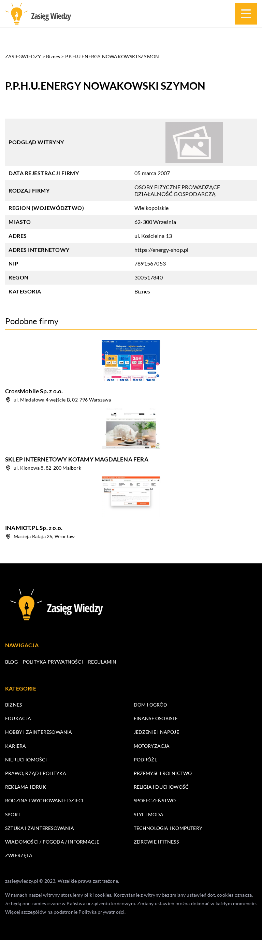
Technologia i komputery (168, 828)
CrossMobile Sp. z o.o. (34, 391)
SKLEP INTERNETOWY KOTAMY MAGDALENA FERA (76, 459)
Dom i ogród (151, 705)
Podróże (145, 759)
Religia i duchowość (161, 787)
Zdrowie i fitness (156, 842)
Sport (12, 814)
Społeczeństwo (155, 800)
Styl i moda (149, 814)
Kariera (15, 746)
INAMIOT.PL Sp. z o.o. (33, 527)
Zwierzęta (18, 855)
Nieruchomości (26, 759)
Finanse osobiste (156, 718)
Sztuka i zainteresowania (39, 828)
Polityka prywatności (53, 662)
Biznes (142, 291)
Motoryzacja (152, 746)
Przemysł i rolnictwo (163, 773)
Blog (11, 662)
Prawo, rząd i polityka (35, 773)
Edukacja (18, 718)
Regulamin (102, 662)
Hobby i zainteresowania (38, 732)
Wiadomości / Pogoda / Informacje (52, 842)
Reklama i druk (25, 787)
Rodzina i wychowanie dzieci (44, 800)
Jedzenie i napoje (156, 732)
